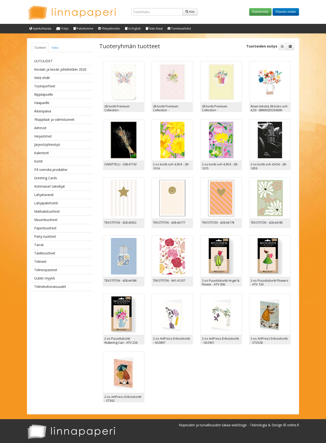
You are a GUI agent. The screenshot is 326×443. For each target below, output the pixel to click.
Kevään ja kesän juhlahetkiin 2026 (60, 69)
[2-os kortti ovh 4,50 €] (270, 139)
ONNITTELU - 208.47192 (120, 164)
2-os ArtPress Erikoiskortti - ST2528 (269, 340)
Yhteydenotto (110, 28)
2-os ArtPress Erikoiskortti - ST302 (122, 399)
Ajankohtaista (41, 28)
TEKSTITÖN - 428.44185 (267, 222)
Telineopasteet (45, 270)
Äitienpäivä (42, 111)
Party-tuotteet (45, 236)
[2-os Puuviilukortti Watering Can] (123, 313)
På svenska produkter (51, 169)
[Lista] (290, 46)
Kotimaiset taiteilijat (49, 186)
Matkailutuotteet (47, 211)
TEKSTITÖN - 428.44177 (169, 222)
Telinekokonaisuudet (50, 286)
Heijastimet (43, 136)
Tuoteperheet (44, 86)
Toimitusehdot (180, 28)
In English (134, 28)
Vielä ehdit (42, 77)
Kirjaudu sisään (286, 11)
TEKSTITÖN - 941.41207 (169, 280)
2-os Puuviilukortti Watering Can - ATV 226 (120, 340)
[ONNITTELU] (123, 139)
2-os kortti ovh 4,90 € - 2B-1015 (220, 166)
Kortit (38, 161)
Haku (55, 48)
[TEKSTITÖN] (123, 197)
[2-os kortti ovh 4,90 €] (172, 139)
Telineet (40, 261)
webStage (239, 425)
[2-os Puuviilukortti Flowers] (270, 255)
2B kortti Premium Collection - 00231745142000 (214, 110)
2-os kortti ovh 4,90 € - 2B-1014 (171, 166)
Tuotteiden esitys (262, 46)
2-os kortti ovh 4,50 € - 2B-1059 (269, 166)
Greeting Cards (45, 178)
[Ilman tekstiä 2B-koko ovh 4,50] (270, 81)
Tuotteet (40, 48)
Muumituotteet (46, 219)
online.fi (293, 425)
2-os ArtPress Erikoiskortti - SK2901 (220, 340)
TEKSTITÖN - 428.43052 (120, 222)
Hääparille (41, 102)
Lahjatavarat (44, 194)
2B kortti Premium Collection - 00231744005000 (165, 110)
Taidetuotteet (44, 253)
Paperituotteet (45, 228)
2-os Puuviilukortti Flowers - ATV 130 (269, 282)
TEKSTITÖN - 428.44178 (218, 222)
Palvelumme (84, 28)
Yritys (64, 28)
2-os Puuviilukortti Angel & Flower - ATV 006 (220, 282)
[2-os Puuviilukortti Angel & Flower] (221, 255)
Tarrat (39, 245)
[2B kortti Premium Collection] (123, 81)
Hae (191, 11)
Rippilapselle (43, 94)
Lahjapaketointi (46, 203)
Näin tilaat (155, 28)
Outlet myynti (44, 278)
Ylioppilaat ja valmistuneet (54, 119)
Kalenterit (41, 153)
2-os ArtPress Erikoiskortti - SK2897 (171, 340)
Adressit (40, 128)
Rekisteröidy (260, 11)
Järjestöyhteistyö (47, 144)
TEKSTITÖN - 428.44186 (120, 280)
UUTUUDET (43, 61)
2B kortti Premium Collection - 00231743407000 (117, 110)
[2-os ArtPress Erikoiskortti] (172, 313)
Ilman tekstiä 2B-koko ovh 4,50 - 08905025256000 (269, 108)
